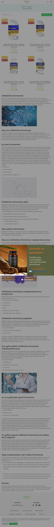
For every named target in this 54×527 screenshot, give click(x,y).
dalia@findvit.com (40, 271)
